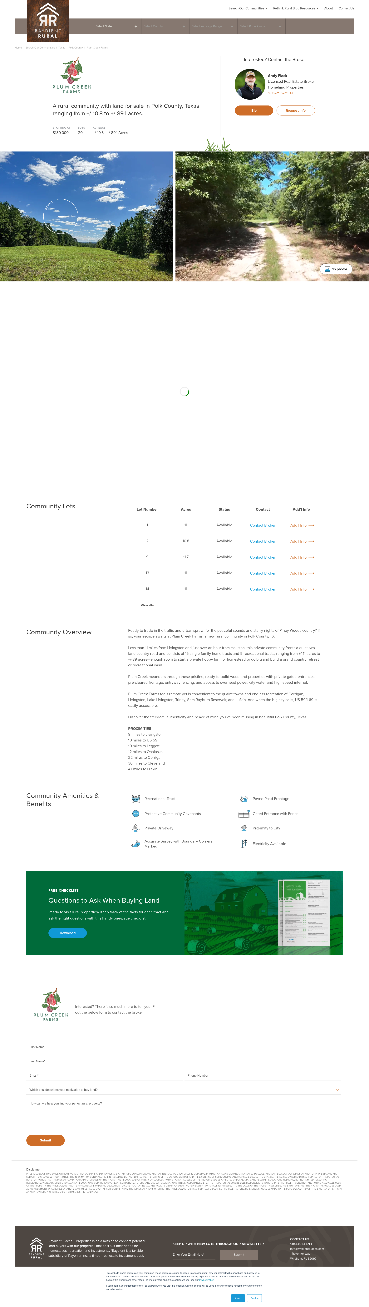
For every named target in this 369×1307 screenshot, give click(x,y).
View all (146, 605)
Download (68, 932)
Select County (153, 26)
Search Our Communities (40, 47)
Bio (254, 110)
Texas (61, 47)
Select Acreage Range (207, 26)
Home (18, 47)
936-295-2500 (280, 93)
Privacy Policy (206, 1279)
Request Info (296, 110)
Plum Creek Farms (97, 47)
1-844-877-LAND (301, 1244)
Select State (104, 26)
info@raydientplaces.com (307, 1249)
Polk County (76, 47)
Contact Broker (263, 525)
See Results (304, 26)
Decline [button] (254, 1298)
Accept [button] (238, 1298)
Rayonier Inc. (78, 1255)
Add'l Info (298, 525)
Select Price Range (252, 26)
